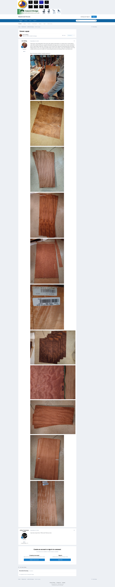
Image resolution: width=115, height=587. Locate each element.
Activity (25, 20)
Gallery (40, 23)
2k (24, 541)
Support (34, 20)
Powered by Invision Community (57, 585)
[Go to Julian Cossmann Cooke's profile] (24, 535)
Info (46, 5)
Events (29, 23)
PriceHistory (47, 2)
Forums (20, 23)
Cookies (63, 582)
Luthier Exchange (33, 35)
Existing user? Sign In (85, 16)
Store (30, 20)
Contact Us (58, 582)
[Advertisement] (82, 47)
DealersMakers (36, 2)
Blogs (25, 23)
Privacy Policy (52, 582)
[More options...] (74, 41)
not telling (26, 34)
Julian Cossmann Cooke (24, 531)
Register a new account (34, 559)
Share (64, 35)
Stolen (31, 5)
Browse (20, 20)
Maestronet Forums (24, 16)
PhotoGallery (41, 6)
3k (24, 51)
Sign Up (94, 16)
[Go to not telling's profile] (20, 35)
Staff (44, 23)
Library (36, 5)
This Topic (90, 20)
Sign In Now (60, 559)
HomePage (31, 2)
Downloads (34, 23)
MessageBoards (41, 2)
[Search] (95, 21)
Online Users (49, 23)
